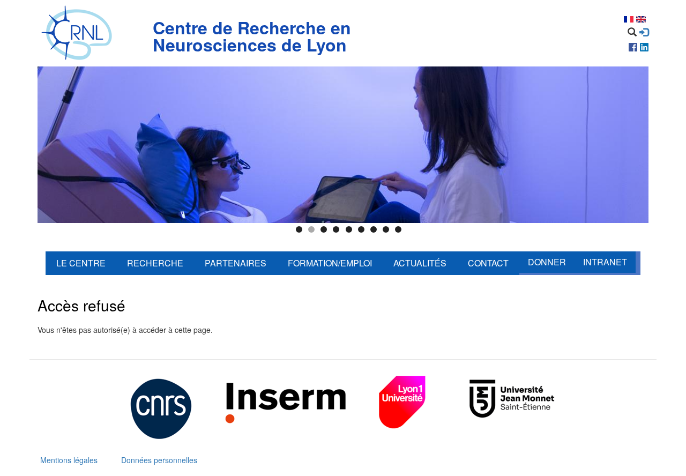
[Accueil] (79, 33)
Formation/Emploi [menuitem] (330, 263)
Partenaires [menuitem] (235, 263)
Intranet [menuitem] (605, 262)
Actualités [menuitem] (419, 263)
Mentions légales (69, 460)
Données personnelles (159, 460)
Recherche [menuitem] (155, 263)
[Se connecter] (643, 32)
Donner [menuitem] (547, 262)
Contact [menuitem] (488, 263)
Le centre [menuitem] (81, 263)
